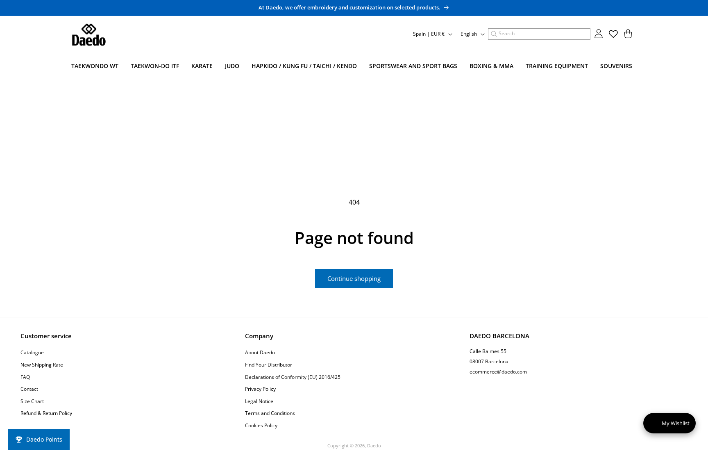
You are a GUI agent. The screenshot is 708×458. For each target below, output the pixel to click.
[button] (539, 34)
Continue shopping (354, 278)
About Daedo (260, 352)
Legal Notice (259, 401)
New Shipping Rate (41, 364)
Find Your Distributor (268, 364)
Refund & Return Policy (46, 413)
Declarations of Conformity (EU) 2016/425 (292, 377)
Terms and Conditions (270, 413)
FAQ (25, 377)
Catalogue (32, 352)
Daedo (374, 445)
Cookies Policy (261, 425)
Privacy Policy (260, 388)
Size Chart (32, 401)
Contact (29, 388)
